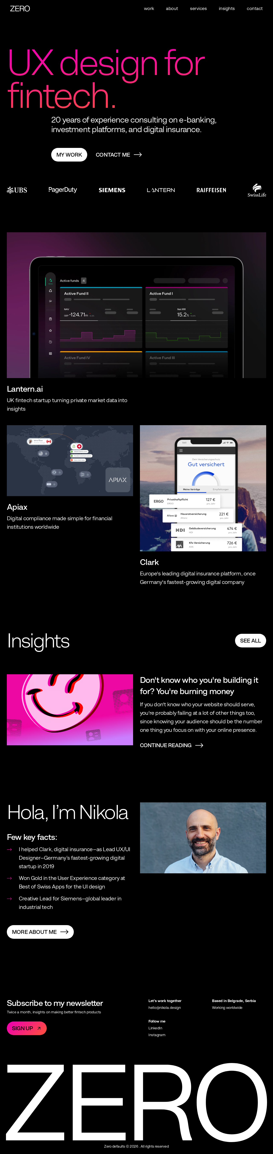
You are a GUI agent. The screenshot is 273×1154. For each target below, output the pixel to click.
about (172, 8)
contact (255, 8)
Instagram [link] (156, 1035)
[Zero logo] (20, 9)
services (198, 8)
